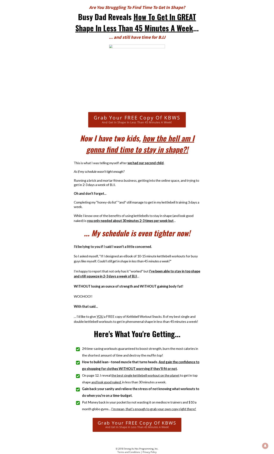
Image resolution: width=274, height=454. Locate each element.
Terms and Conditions (128, 452)
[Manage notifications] (265, 446)
